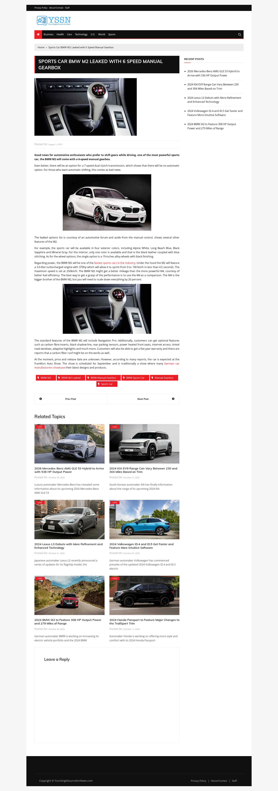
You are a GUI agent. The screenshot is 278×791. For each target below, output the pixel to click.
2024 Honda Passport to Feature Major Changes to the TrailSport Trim (144, 621)
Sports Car (107, 384)
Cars (69, 34)
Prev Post (70, 398)
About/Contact (56, 8)
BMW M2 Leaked (70, 377)
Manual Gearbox (164, 377)
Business (48, 34)
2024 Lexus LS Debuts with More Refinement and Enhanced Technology (68, 546)
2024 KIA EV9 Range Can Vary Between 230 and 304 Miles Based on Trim (143, 470)
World (101, 34)
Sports (111, 34)
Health (60, 34)
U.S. (93, 34)
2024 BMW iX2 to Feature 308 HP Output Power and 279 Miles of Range (67, 621)
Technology (81, 34)
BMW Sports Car (135, 377)
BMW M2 (46, 377)
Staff (67, 8)
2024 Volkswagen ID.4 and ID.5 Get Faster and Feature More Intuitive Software (141, 546)
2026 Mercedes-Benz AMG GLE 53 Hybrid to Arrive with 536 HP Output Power (69, 470)
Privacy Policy (40, 8)
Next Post (143, 398)
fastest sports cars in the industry (114, 263)
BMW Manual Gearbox (103, 377)
